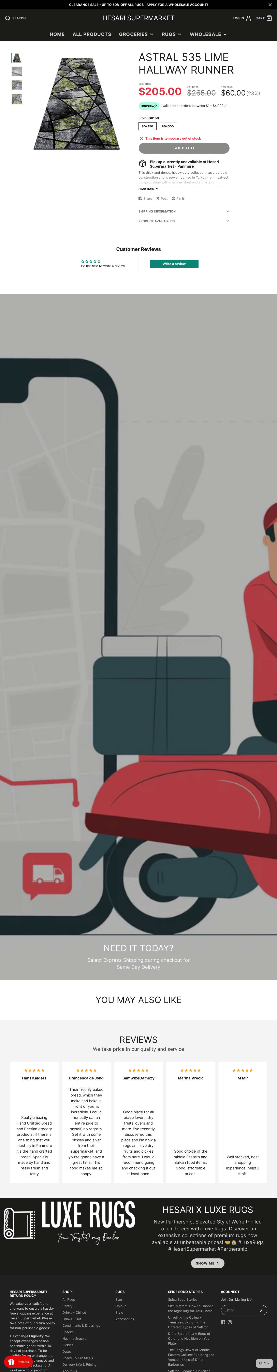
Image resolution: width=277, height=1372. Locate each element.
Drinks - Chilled (74, 1312)
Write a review (174, 264)
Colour (120, 1306)
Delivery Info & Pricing (79, 1364)
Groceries (133, 34)
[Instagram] (230, 1322)
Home (57, 34)
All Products (92, 34)
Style (119, 1312)
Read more (146, 188)
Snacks (67, 1332)
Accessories (124, 1319)
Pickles (67, 1345)
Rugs (169, 34)
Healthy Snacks (74, 1338)
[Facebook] (223, 1322)
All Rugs (68, 1299)
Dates (66, 1351)
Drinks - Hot (71, 1319)
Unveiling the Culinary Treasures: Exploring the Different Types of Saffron (188, 1322)
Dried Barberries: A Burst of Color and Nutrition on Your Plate (189, 1338)
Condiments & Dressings (81, 1325)
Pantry (67, 1306)
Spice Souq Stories (182, 1299)
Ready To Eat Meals (77, 1358)
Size (118, 1299)
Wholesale (205, 34)
